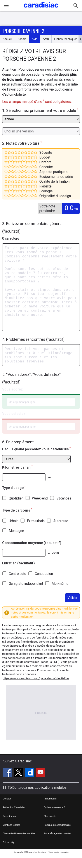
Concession (44, 574)
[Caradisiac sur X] (19, 773)
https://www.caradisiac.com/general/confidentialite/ (36, 678)
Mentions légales (11, 825)
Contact (7, 798)
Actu (46, 39)
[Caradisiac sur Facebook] (8, 773)
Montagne (16, 531)
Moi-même (60, 584)
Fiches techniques (65, 39)
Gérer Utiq (8, 842)
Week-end (40, 498)
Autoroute (60, 521)
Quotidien (16, 498)
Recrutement (9, 816)
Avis (34, 39)
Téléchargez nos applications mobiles (37, 787)
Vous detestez (13, 414)
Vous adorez (12, 389)
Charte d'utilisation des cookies (19, 833)
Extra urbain (36, 521)
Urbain (13, 521)
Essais (21, 39)
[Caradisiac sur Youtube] (40, 773)
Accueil (7, 39)
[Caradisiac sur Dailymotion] (30, 773)
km (50, 477)
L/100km (53, 552)
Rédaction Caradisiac (14, 807)
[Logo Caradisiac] (41, 9)
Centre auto (17, 574)
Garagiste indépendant (26, 584)
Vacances (63, 498)
